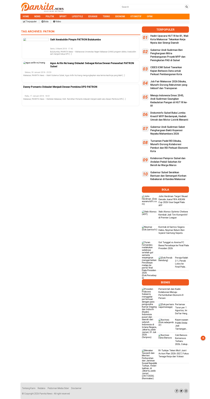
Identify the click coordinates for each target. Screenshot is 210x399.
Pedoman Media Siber (58, 388)
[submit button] (186, 6)
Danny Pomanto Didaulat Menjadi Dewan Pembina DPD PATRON (60, 86)
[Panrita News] (42, 11)
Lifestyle (77, 16)
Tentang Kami (28, 388)
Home (26, 16)
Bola (46, 21)
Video (58, 21)
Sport (63, 16)
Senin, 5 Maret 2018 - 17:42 (61, 49)
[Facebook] (177, 391)
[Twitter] (181, 391)
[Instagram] (186, 391)
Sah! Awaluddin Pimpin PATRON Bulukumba (75, 39)
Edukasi (92, 16)
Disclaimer (76, 388)
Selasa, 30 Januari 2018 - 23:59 (38, 72)
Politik (50, 16)
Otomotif (135, 16)
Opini (150, 16)
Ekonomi (120, 16)
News (37, 16)
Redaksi (41, 388)
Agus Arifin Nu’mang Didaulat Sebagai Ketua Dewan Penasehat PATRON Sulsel (92, 65)
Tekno (106, 16)
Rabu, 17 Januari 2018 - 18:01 (37, 96)
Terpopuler (31, 21)
